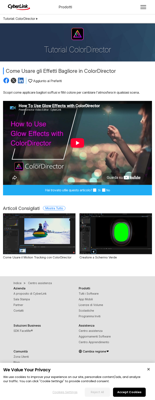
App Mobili (86, 299)
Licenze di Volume (91, 305)
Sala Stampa (22, 299)
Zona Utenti (21, 356)
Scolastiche (86, 310)
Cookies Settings (65, 392)
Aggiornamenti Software (95, 336)
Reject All (97, 392)
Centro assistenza (91, 330)
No (108, 190)
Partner (18, 305)
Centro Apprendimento (94, 342)
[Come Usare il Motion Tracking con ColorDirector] (39, 233)
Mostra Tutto (54, 208)
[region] (77, 381)
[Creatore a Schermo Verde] (116, 233)
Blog (17, 362)
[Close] (148, 369)
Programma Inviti (90, 316)
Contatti (19, 310)
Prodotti (65, 7)
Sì (99, 190)
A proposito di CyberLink (30, 293)
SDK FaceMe (23, 330)
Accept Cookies (129, 392)
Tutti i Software (89, 293)
